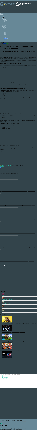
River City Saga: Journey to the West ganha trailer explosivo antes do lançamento (17, 205)
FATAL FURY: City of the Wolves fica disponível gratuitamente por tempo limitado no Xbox (17, 350)
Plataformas (4, 19)
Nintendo (5, 22)
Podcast (3, 28)
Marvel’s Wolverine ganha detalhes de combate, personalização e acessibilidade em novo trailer (19, 323)
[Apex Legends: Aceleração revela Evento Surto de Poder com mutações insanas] (9, 259)
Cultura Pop (4, 27)
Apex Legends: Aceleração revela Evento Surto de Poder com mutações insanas (17, 261)
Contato (3, 376)
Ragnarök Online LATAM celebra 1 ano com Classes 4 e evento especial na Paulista (17, 191)
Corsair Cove (4, 311)
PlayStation (5, 20)
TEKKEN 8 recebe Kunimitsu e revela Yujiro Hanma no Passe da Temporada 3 (15, 276)
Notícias (3, 17)
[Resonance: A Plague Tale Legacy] (3, 302)
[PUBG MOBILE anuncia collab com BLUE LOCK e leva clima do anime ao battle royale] (9, 231)
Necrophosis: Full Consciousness (6, 307)
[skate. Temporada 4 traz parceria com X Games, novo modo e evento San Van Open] (9, 217)
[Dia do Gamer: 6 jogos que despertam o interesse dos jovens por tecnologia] (7, 340)
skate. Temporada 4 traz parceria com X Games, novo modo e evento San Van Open (18, 219)
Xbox (4, 21)
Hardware (4, 25)
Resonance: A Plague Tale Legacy (7, 303)
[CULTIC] (3, 294)
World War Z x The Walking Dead (7, 299)
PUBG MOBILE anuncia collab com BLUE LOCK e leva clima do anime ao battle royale (17, 233)
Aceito (1, 423)
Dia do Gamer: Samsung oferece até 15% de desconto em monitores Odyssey (15, 359)
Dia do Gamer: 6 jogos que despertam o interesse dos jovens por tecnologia (15, 341)
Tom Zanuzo (9, 165)
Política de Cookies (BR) (5, 378)
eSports (3, 26)
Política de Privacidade (5, 377)
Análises (3, 18)
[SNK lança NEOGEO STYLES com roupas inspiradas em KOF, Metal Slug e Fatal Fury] (9, 245)
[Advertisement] (16, 11)
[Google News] (2, 168)
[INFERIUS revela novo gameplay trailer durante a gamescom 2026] (7, 331)
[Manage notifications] (1, 428)
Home (3, 16)
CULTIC (3, 295)
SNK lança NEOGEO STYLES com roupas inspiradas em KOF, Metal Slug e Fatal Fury (17, 247)
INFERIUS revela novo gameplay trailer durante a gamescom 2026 (13, 332)
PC (2, 43)
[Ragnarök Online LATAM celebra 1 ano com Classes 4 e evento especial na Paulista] (9, 189)
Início (2, 375)
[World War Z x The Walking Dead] (3, 298)
